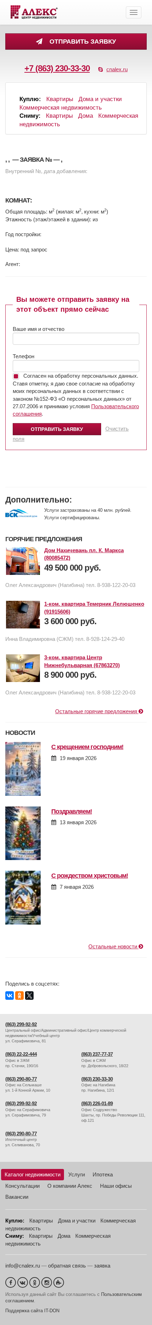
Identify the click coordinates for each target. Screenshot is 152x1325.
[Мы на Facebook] (10, 1282)
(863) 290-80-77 (21, 1079)
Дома (85, 115)
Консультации (22, 1186)
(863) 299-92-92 (21, 1024)
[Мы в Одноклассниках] (34, 1282)
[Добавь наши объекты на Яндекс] (58, 1282)
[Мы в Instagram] (46, 1282)
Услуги (76, 1174)
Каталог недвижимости (32, 1174)
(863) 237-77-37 (97, 1054)
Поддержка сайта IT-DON (32, 1310)
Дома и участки (100, 99)
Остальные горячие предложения (97, 711)
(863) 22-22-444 (21, 1054)
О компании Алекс (69, 1186)
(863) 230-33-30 (97, 1079)
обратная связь (67, 1266)
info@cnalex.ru (22, 1266)
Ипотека (103, 1174)
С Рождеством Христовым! (89, 875)
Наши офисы (116, 1186)
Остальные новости (113, 946)
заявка (102, 1266)
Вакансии (16, 1197)
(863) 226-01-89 (97, 1103)
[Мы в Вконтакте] (22, 1282)
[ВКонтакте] (9, 995)
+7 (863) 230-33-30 (57, 68)
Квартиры (59, 99)
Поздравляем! (71, 811)
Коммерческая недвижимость (60, 107)
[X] (29, 995)
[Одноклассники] (19, 995)
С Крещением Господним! (87, 746)
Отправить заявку (81, 41)
